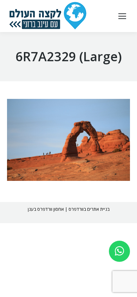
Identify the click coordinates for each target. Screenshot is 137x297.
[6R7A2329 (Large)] (68, 140)
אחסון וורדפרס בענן (46, 209)
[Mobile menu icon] (122, 16)
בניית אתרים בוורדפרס (89, 209)
